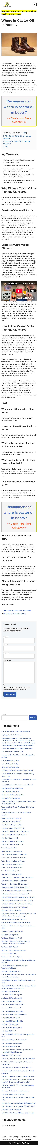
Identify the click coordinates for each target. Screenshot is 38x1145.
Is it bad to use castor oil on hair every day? (15, 894)
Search (3, 714)
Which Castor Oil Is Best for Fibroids (13, 861)
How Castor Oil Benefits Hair (10, 798)
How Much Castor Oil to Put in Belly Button (15, 831)
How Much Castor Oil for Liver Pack (12, 1094)
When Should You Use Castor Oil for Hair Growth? (17, 877)
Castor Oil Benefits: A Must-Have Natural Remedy (17, 785)
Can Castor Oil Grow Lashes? (11, 1008)
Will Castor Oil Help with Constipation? (13, 950)
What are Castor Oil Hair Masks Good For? (15, 887)
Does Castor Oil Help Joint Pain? (11, 825)
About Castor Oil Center (28, 1137)
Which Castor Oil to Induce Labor (12, 851)
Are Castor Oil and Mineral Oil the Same (14, 881)
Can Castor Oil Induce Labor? (10, 1018)
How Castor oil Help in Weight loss (12, 788)
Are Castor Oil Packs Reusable (11, 1109)
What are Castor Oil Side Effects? (12, 931)
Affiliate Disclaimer (8, 1139)
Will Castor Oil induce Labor (10, 767)
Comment (7, 661)
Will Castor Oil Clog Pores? (10, 935)
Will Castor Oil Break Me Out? (11, 971)
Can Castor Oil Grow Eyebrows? (11, 1043)
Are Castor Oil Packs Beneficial (11, 998)
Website (6, 653)
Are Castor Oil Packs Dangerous (11, 995)
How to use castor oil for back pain (12, 751)
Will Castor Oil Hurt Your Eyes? (11, 957)
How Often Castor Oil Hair (9, 838)
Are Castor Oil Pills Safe (9, 953)
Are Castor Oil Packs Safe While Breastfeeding (16, 904)
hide (24, 133)
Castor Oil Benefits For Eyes (10, 764)
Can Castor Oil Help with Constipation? (13, 1040)
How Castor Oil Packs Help (10, 791)
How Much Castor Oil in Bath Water (12, 841)
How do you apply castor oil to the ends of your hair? (18, 897)
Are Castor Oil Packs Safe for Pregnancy (14, 907)
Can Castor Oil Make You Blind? (11, 1001)
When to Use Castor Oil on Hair (11, 818)
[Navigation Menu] (34, 4)
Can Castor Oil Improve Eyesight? (12, 1021)
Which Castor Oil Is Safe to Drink (12, 867)
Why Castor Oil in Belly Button (11, 871)
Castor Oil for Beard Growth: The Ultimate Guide (16, 748)
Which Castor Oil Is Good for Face (12, 864)
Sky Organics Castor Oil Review (11, 735)
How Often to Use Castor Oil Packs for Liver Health (17, 1113)
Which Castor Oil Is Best (9, 848)
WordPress (25, 1143)
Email (5, 645)
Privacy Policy (13, 1137)
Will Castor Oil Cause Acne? (10, 991)
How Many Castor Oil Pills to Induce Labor (14, 1091)
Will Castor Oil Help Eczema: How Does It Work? (17, 770)
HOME (4, 1137)
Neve (11, 1143)
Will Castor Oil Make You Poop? (11, 938)
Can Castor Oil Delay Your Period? (12, 1011)
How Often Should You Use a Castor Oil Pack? (16, 1067)
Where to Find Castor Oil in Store (14, 614)
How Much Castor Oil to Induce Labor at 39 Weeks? (18, 1058)
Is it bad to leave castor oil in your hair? (13, 919)
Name (5, 637)
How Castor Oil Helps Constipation (12, 795)
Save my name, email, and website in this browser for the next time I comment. (16, 688)
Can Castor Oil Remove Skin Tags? (12, 1004)
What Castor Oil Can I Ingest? (10, 1055)
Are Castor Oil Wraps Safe (9, 1024)
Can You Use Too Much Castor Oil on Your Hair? (16, 890)
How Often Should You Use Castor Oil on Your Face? (18, 1106)
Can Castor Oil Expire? (8, 1031)
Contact (18, 1139)
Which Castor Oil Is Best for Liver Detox (14, 858)
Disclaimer (27, 1139)
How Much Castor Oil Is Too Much (12, 844)
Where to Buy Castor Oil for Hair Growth (17, 610)
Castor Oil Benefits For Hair (10, 760)
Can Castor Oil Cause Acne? (10, 1046)
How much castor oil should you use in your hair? (17, 900)
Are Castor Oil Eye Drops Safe (11, 910)
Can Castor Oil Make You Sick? (11, 1027)
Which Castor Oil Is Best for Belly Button (14, 854)
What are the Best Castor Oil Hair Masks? (14, 884)
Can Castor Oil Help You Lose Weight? (13, 1014)
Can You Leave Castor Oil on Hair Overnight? (15, 922)
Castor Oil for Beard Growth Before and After (15, 731)
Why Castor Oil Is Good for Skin (11, 874)
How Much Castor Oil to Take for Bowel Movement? (17, 1076)
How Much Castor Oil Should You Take (13, 835)
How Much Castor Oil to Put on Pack (13, 828)
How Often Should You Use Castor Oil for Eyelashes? (18, 1103)
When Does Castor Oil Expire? (11, 821)
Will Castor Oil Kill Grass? (9, 947)
